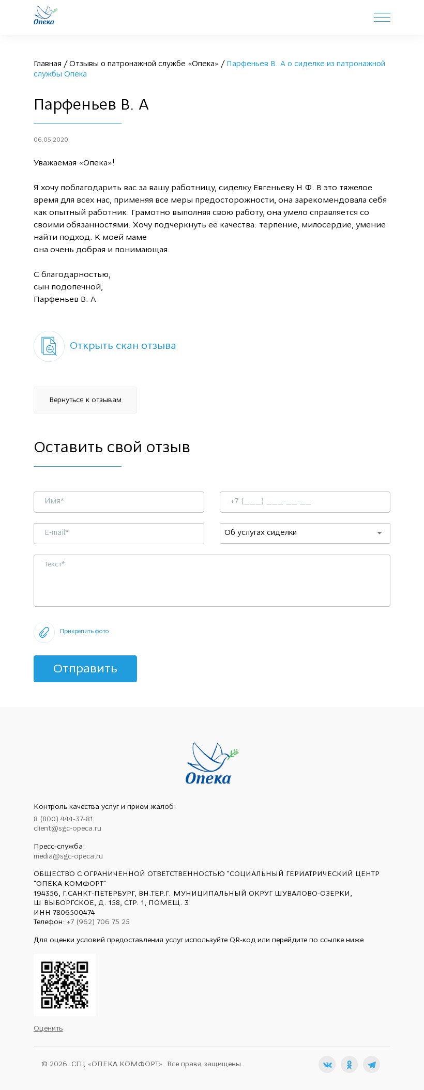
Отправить (85, 669)
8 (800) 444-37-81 (63, 819)
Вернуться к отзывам (85, 400)
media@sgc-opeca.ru (68, 857)
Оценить (48, 1029)
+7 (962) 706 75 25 (98, 922)
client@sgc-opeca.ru (67, 829)
